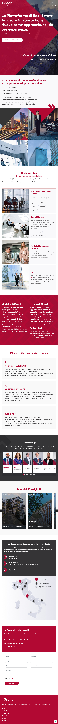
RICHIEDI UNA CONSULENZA (12, 40)
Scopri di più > (21, 495)
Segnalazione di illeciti (46, 704)
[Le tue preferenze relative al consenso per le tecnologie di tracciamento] (55, 721)
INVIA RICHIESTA (12, 683)
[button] (1, 510)
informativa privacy (16, 679)
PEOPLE (4, 718)
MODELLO (4, 715)
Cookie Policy (25, 704)
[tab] (23, 474)
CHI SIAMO (4, 710)
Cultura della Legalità (37, 704)
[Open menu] (54, 4)
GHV (32, 277)
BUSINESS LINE (5, 713)
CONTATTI (4, 720)
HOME (3, 708)
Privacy (30, 704)
